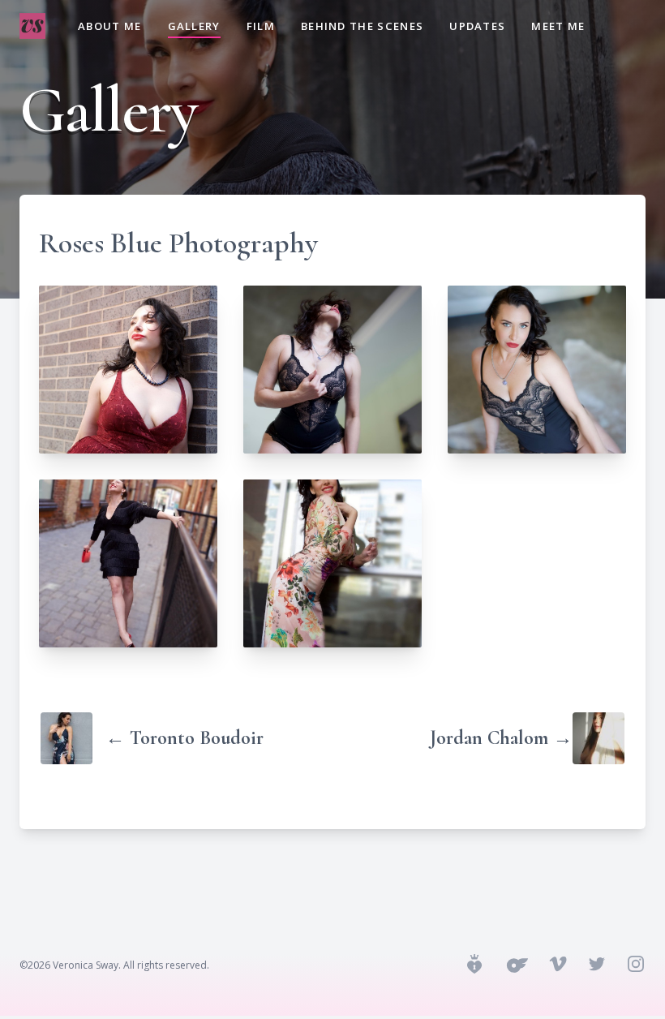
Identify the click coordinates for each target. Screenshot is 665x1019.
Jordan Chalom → (501, 738)
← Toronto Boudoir (184, 738)
